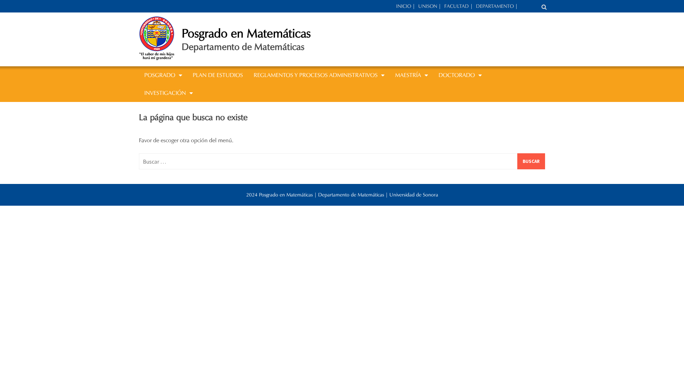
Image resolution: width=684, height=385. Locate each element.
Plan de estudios (218, 75)
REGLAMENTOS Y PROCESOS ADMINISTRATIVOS (316, 75)
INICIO (403, 6)
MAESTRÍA (408, 75)
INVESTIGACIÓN (165, 92)
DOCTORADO (457, 75)
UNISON (427, 6)
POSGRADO (159, 75)
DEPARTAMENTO (495, 6)
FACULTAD (456, 6)
